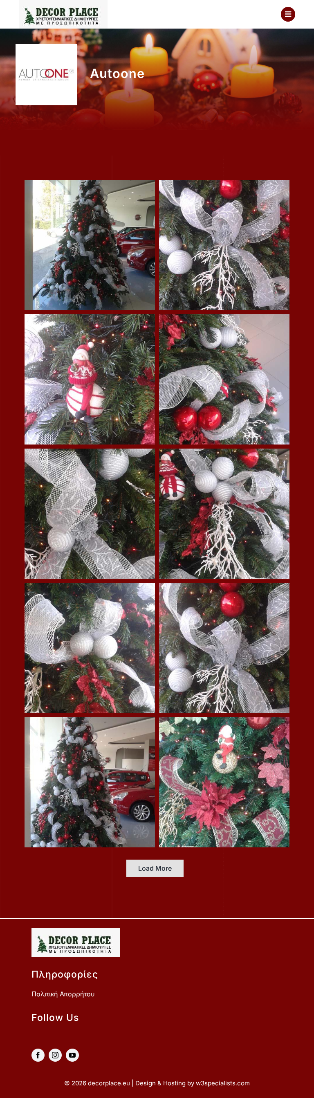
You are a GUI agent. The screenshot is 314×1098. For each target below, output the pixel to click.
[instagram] (55, 1055)
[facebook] (38, 1055)
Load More (155, 868)
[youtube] (72, 1055)
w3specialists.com (223, 1083)
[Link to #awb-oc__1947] (288, 14)
